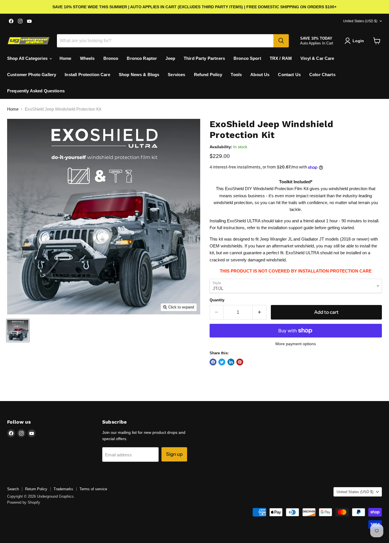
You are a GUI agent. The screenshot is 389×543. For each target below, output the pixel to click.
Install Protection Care (87, 74)
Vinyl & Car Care (317, 58)
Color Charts (322, 74)
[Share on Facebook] (213, 362)
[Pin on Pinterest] (239, 362)
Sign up (174, 454)
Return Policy (36, 489)
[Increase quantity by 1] (260, 312)
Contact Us (289, 74)
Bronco (110, 58)
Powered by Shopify (23, 502)
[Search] (281, 40)
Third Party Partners (204, 58)
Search (13, 489)
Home (65, 58)
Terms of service (93, 489)
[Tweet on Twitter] (221, 362)
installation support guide (291, 227)
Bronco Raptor (142, 58)
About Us (259, 74)
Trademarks (63, 489)
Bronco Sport (247, 58)
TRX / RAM (281, 58)
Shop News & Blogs (139, 74)
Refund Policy (208, 74)
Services (176, 74)
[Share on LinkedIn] (231, 362)
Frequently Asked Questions (36, 90)
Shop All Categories (28, 58)
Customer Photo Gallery (31, 74)
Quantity (217, 300)
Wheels (87, 58)
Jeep (170, 58)
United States (360, 21)
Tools (236, 74)
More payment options (295, 343)
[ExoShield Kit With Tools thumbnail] (18, 330)
